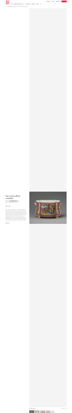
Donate (53, 1)
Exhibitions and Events (18, 3)
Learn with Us (28, 3)
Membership (58, 1)
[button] (48, 208)
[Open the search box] (41, 4)
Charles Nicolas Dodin (13, 201)
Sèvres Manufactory (13, 200)
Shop (37, 3)
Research (33, 3)
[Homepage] (7, 2)
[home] (5, 6)
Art (23, 3)
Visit (12, 3)
